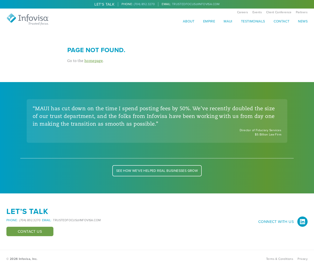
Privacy (303, 259)
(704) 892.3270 (29, 220)
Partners (302, 12)
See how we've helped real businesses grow (157, 170)
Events (257, 12)
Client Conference (279, 12)
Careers (242, 12)
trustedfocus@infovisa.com (77, 220)
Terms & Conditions (279, 259)
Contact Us (30, 231)
